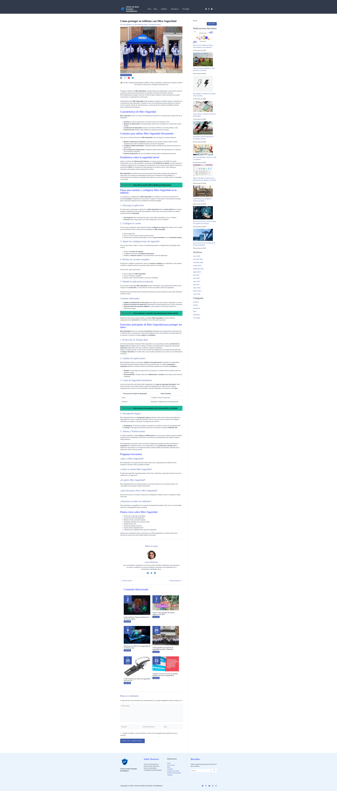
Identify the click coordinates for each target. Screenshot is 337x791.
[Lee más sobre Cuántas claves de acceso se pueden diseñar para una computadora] (165, 663)
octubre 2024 (197, 265)
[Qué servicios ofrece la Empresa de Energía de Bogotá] (203, 235)
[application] (157, 9)
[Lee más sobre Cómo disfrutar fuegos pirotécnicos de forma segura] (137, 605)
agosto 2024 (197, 272)
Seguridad (126, 75)
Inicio (169, 763)
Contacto (170, 769)
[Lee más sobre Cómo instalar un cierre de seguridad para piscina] (137, 666)
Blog (168, 767)
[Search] (214, 770)
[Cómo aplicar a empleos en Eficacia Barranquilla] (203, 106)
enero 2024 (196, 294)
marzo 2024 (196, 288)
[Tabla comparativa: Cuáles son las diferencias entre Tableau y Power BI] (203, 170)
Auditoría (196, 302)
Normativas (196, 308)
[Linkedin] (133, 78)
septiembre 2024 (198, 269)
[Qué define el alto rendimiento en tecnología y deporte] (203, 128)
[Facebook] (121, 78)
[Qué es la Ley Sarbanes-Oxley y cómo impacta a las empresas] (203, 37)
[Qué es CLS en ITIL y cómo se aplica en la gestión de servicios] (203, 212)
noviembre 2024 (198, 262)
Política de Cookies (173, 771)
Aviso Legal (171, 765)
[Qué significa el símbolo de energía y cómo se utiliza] (203, 84)
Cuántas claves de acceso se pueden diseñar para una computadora (165, 674)
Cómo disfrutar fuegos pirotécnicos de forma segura (136, 618)
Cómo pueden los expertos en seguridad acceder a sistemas (162, 648)
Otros (194, 311)
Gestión (195, 305)
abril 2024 (196, 284)
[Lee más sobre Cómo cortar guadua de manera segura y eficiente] (165, 602)
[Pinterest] (209, 9)
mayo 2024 (196, 281)
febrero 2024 (197, 291)
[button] (216, 9)
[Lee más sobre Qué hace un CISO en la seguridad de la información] (137, 634)
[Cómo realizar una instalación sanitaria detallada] (203, 191)
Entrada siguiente (176, 580)
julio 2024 (196, 275)
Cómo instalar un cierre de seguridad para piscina (137, 679)
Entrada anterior (126, 580)
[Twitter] (206, 9)
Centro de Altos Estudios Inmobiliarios (132, 9)
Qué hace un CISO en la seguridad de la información (137, 647)
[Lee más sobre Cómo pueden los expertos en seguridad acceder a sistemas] (165, 635)
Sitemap (169, 775)
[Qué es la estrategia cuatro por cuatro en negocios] (203, 149)
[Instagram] (212, 786)
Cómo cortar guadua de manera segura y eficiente (163, 613)
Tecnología (196, 318)
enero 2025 (196, 256)
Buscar (195, 20)
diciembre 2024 (198, 259)
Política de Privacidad (174, 773)
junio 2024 (196, 278)
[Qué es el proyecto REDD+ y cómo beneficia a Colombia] (203, 59)
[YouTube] (212, 9)
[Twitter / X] (151, 573)
